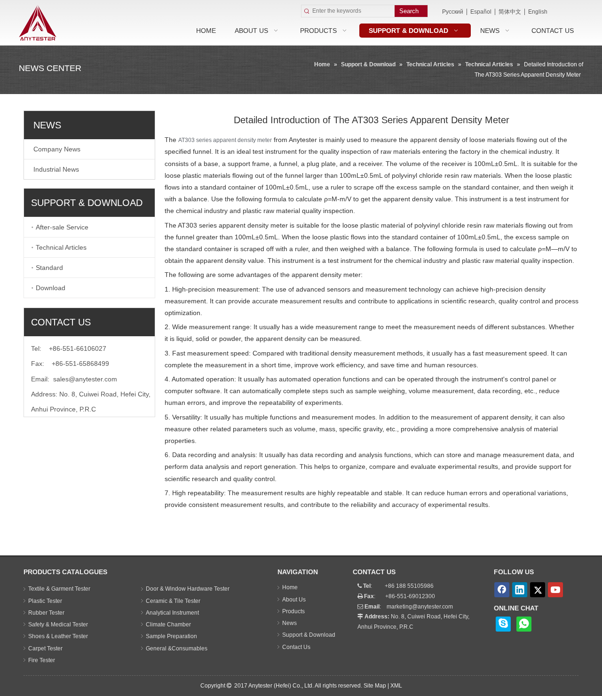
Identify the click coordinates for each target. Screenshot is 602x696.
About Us (294, 599)
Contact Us (296, 647)
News (289, 623)
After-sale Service (62, 227)
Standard (49, 267)
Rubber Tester (46, 612)
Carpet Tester (45, 648)
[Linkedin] (519, 589)
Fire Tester (41, 660)
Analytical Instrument (172, 612)
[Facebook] (501, 589)
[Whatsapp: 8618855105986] (523, 624)
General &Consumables (176, 648)
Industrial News (56, 169)
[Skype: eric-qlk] (503, 624)
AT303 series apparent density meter (225, 140)
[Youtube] (555, 589)
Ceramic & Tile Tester (173, 601)
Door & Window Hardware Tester (188, 588)
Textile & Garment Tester (59, 588)
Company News (56, 149)
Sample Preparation (171, 636)
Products (293, 611)
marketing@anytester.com (420, 606)
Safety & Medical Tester (58, 624)
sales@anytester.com (85, 379)
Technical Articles (61, 247)
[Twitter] (537, 589)
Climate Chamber (168, 624)
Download (50, 288)
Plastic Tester (45, 601)
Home (290, 587)
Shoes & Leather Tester (58, 636)
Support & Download (308, 635)
